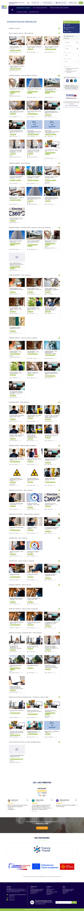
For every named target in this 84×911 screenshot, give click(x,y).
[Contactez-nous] (7, 900)
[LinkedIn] (75, 80)
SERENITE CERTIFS (34, 28)
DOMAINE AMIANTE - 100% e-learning (34, 275)
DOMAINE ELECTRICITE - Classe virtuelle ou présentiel (34, 514)
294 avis (44, 792)
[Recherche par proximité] (77, 48)
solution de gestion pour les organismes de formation (71, 107)
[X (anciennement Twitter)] (71, 80)
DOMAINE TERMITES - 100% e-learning (34, 585)
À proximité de (68, 45)
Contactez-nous (12, 899)
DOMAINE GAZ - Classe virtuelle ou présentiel (34, 561)
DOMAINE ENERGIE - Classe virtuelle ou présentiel (34, 75)
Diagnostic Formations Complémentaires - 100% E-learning (34, 632)
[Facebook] (67, 80)
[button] (24, 8)
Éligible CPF (68, 52)
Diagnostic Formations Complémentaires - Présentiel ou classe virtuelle (34, 697)
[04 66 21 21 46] (7, 898)
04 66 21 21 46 (11, 897)
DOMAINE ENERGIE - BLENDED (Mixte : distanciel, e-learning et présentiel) (34, 227)
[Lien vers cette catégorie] (21, 28)
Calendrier (67, 24)
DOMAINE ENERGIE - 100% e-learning (34, 163)
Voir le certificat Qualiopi (71, 105)
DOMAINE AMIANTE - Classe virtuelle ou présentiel (34, 338)
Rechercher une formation (69, 37)
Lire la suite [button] (10, 811)
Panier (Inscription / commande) (69, 28)
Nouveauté (68, 58)
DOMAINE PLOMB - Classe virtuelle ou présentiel (34, 445)
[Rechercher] (77, 42)
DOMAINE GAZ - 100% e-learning (34, 538)
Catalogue (67, 22)
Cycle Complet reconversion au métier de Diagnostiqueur (34, 742)
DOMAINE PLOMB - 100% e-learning (34, 402)
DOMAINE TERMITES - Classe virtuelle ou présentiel (34, 609)
